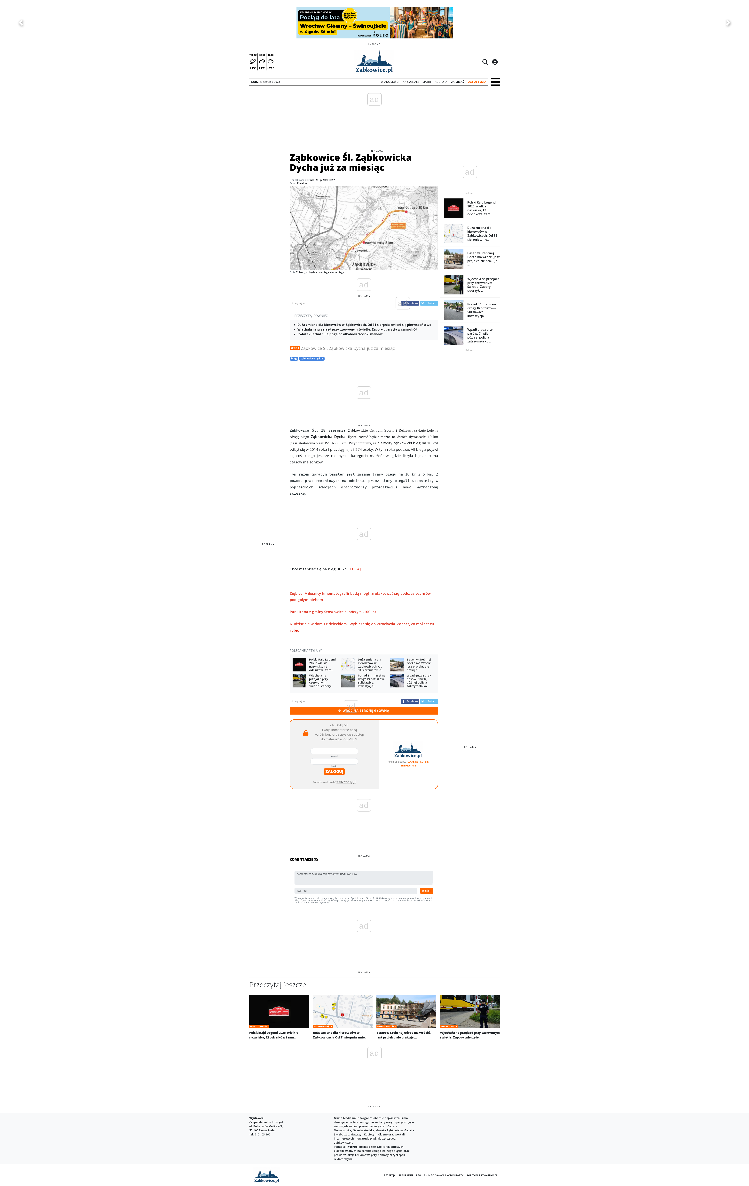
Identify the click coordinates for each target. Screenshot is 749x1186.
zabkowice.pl (342, 1142)
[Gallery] (374, 22)
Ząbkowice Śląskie (311, 358)
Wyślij (426, 890)
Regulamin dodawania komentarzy (439, 1175)
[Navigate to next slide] (728, 23)
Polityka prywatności (482, 1175)
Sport (294, 348)
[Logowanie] (495, 62)
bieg (294, 358)
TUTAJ (355, 569)
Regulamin (406, 1175)
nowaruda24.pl (366, 1138)
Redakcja (390, 1175)
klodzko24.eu (386, 1138)
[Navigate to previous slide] (20, 23)
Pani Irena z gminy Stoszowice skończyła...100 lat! (333, 611)
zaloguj (334, 771)
